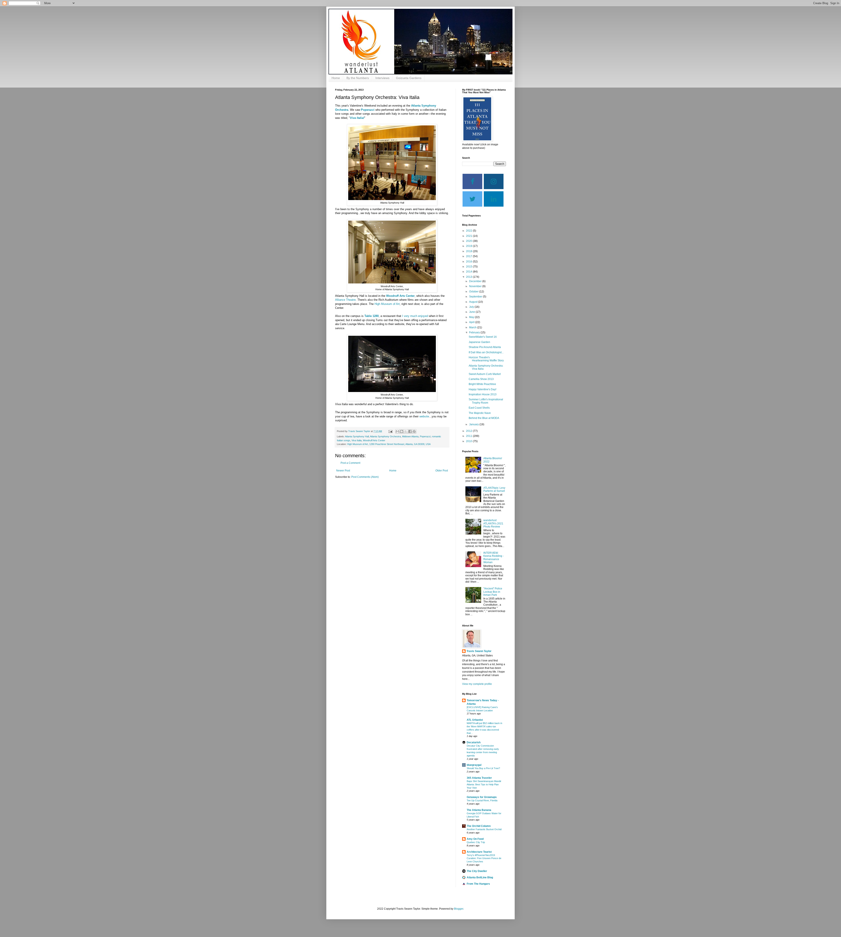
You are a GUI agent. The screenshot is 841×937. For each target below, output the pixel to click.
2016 (469, 261)
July (472, 306)
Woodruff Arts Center (400, 295)
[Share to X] (406, 431)
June (472, 311)
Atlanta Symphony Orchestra (385, 436)
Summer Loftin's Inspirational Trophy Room (486, 401)
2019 (469, 246)
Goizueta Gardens (408, 78)
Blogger (458, 908)
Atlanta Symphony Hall (357, 436)
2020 (469, 241)
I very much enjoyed (415, 316)
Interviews (382, 78)
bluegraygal (474, 764)
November (475, 286)
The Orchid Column (479, 826)
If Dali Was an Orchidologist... (486, 352)
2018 (469, 251)
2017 (469, 256)
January (474, 424)
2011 (469, 436)
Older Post (441, 470)
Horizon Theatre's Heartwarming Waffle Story (486, 359)
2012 (469, 430)
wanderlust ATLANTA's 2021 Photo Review (493, 523)
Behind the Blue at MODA (484, 418)
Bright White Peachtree (482, 384)
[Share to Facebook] (410, 431)
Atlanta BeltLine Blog (480, 877)
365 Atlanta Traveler (479, 777)
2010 (469, 441)
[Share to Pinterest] (414, 431)
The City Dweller (477, 871)
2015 (469, 266)
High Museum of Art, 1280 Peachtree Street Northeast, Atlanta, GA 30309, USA (389, 444)
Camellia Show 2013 (481, 379)
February (475, 332)
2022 (469, 230)
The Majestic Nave (480, 413)
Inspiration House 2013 (482, 394)
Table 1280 (371, 316)
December (475, 281)
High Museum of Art (387, 304)
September (476, 296)
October (474, 291)
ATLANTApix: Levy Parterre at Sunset (494, 489)
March (473, 327)
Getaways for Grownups (482, 797)
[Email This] (397, 431)
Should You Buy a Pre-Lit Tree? (483, 768)
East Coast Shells (479, 407)
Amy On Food (475, 838)
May (472, 317)
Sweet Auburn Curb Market (485, 374)
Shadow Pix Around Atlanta (485, 347)
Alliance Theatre (345, 299)
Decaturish (474, 742)
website (424, 416)
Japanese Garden (479, 342)
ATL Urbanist (475, 719)
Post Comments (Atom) (365, 476)
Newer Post (343, 470)
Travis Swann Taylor (478, 651)
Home (336, 78)
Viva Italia (357, 440)
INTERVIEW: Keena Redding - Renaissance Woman (493, 557)
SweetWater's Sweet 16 (483, 336)
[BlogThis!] (401, 431)
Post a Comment (350, 462)
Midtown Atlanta (410, 436)
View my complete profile (477, 684)
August (473, 301)
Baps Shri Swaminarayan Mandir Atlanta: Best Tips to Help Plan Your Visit (484, 784)
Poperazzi (368, 109)
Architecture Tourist (479, 851)
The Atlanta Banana (479, 810)
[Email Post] (390, 431)
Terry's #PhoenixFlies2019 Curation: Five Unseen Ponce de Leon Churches (484, 858)
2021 (469, 235)
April (472, 322)
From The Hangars (478, 883)
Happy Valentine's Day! (482, 389)
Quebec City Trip (476, 842)
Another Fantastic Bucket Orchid (484, 829)
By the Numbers (357, 78)
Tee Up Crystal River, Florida (482, 800)
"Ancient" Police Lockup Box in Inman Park (492, 591)
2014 (469, 271)
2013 (469, 276)
